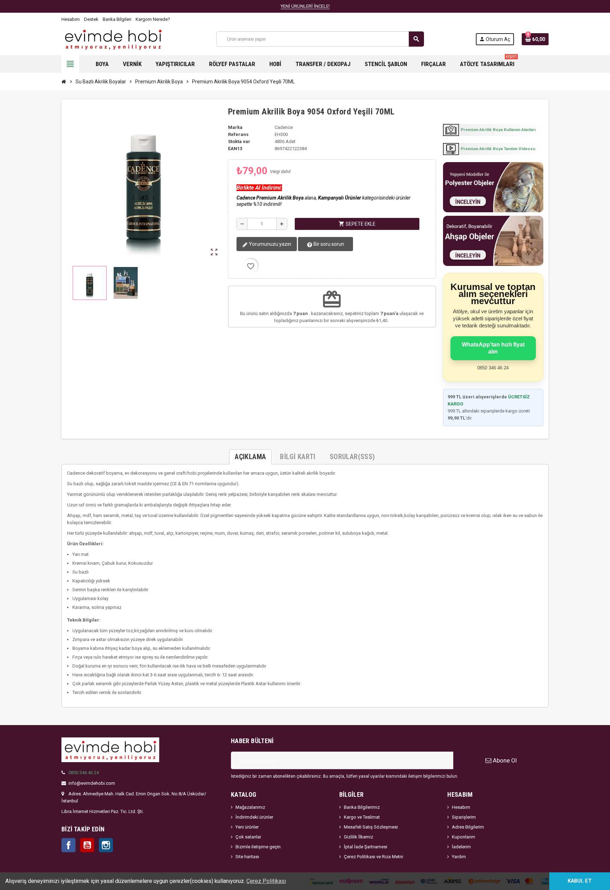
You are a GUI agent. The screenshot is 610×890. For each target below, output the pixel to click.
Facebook (68, 845)
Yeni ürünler (247, 827)
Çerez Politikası (266, 881)
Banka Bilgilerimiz (362, 807)
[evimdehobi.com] (113, 38)
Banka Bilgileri (117, 19)
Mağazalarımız (250, 807)
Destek (91, 19)
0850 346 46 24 (83, 772)
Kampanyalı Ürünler (339, 198)
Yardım (459, 856)
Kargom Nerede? (153, 19)
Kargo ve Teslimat (362, 817)
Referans (238, 134)
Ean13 (235, 148)
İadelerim (461, 846)
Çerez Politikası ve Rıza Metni (373, 856)
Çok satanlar (248, 836)
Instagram (106, 845)
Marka (235, 127)
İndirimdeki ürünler (254, 817)
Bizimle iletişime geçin (258, 846)
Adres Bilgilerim (468, 827)
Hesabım (70, 19)
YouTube (87, 845)
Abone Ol (504, 760)
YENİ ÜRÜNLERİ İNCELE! (305, 6)
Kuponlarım (463, 836)
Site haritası (247, 856)
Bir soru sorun (328, 244)
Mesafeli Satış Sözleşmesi (371, 827)
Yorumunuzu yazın (269, 244)
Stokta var (239, 141)
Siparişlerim (464, 817)
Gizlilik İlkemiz (358, 836)
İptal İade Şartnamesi (365, 846)
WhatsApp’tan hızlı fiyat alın (493, 348)
